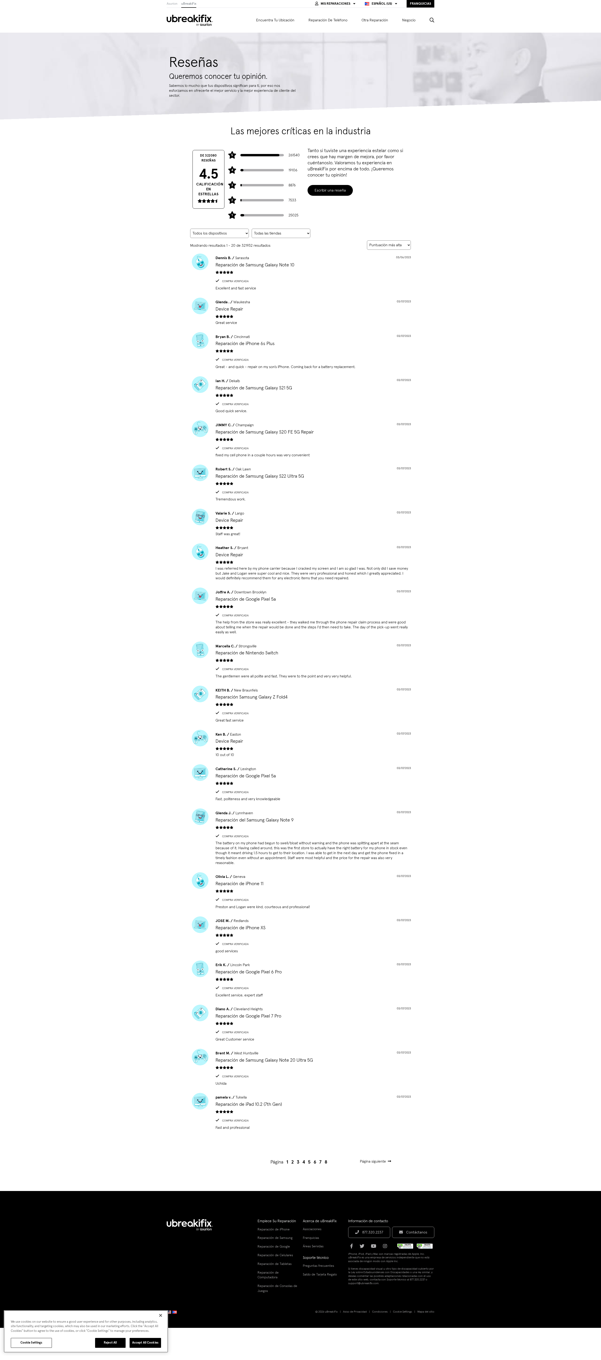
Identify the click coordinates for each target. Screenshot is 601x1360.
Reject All (110, 1342)
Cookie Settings (31, 1342)
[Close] (160, 1315)
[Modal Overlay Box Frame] (300, 680)
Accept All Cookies (145, 1342)
